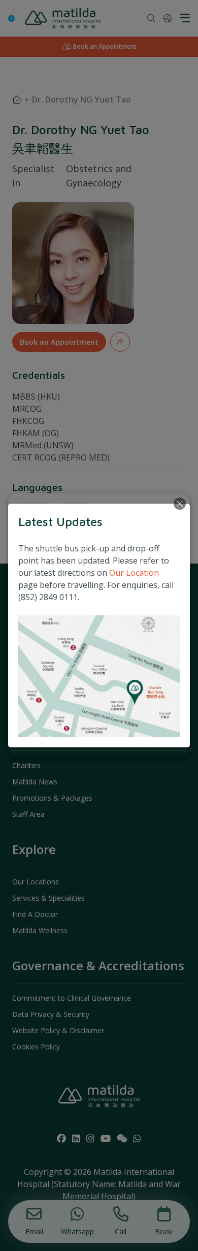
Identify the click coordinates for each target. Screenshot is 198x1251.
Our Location (134, 572)
